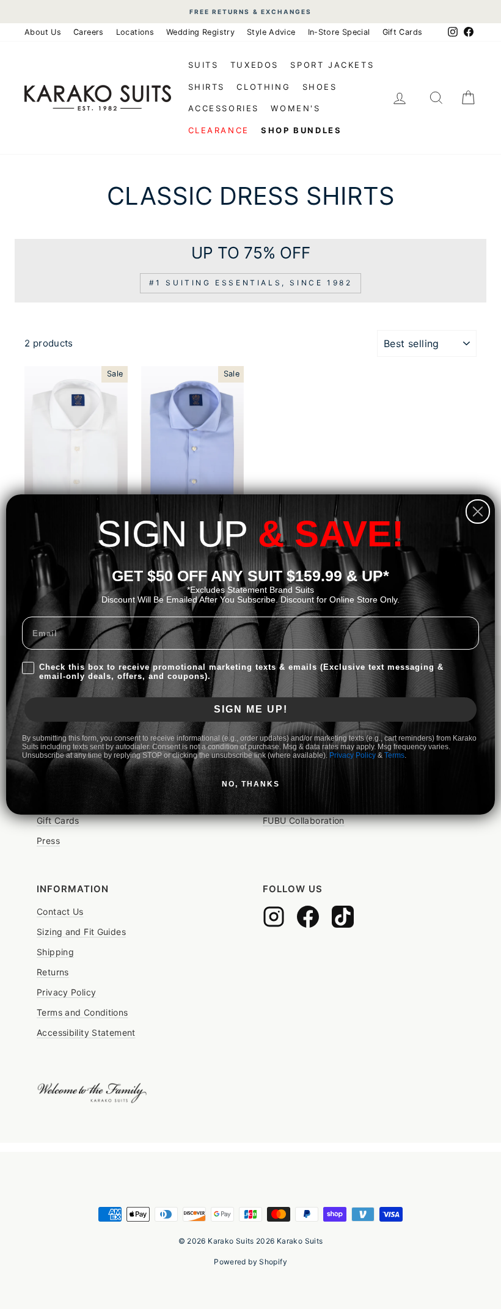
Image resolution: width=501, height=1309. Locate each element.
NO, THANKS (251, 784)
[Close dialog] (478, 511)
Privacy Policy (352, 755)
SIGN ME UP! (251, 709)
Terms (394, 755)
